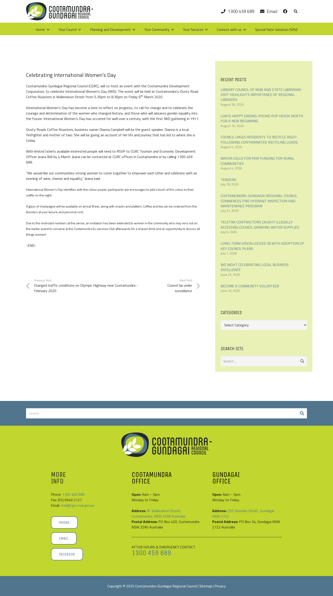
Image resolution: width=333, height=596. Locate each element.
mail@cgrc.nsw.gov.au (77, 505)
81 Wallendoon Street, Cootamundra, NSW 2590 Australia (158, 513)
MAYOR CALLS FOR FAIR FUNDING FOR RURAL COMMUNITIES (257, 161)
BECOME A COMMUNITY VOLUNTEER (250, 286)
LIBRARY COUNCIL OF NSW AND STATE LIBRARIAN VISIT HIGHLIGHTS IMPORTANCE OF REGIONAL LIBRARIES (261, 95)
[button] (295, 11)
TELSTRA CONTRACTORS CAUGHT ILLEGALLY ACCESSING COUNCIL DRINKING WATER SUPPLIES (260, 224)
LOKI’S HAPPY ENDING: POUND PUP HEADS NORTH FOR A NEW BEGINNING (262, 118)
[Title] (59, 11)
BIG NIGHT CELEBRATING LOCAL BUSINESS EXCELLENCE (255, 267)
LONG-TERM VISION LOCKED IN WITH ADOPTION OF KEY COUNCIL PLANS (262, 246)
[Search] (302, 413)
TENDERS (228, 179)
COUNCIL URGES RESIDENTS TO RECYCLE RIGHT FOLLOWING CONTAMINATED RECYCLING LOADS (259, 139)
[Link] (285, 11)
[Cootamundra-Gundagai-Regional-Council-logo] (166, 444)
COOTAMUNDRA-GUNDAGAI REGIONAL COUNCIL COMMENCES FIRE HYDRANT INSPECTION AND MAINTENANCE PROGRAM (259, 201)
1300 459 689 (73, 494)
